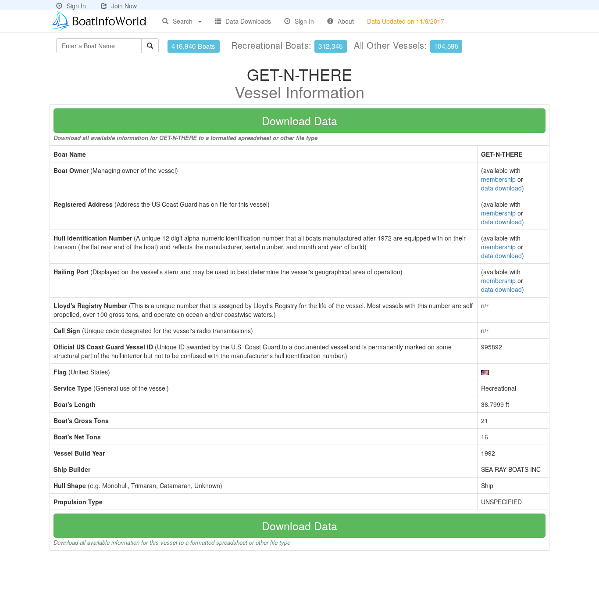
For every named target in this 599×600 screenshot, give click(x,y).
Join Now (124, 5)
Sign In (76, 5)
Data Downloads (248, 21)
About (346, 21)
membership (498, 179)
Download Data (299, 120)
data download (501, 187)
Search (183, 21)
